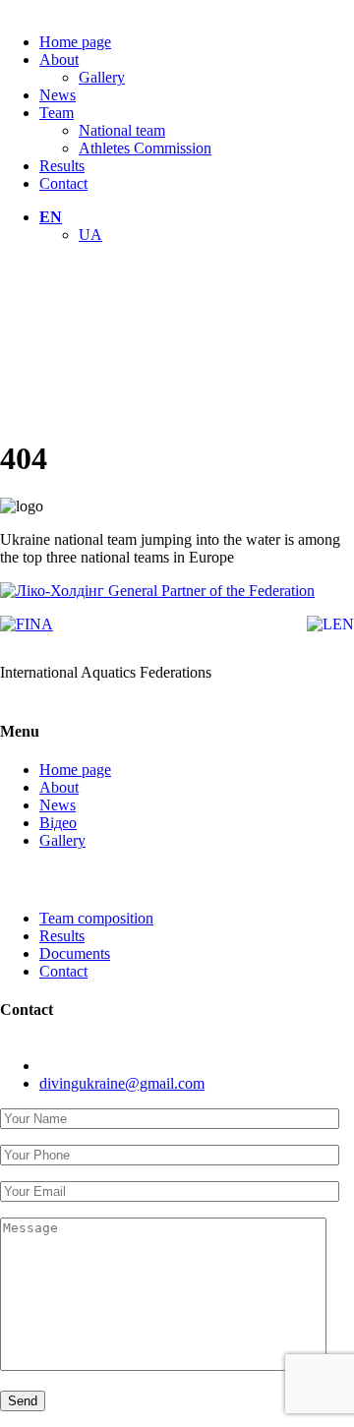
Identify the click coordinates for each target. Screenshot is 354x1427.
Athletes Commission (145, 148)
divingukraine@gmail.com (122, 1083)
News (57, 95)
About (59, 59)
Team (56, 112)
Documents (74, 953)
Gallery (102, 77)
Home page (75, 41)
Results (62, 165)
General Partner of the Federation (209, 590)
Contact (63, 183)
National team (122, 130)
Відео (58, 822)
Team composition (96, 918)
